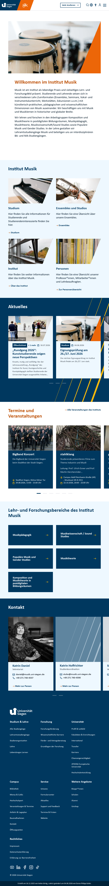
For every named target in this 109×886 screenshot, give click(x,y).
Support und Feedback (50, 806)
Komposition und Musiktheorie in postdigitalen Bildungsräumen (22, 582)
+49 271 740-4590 (72, 678)
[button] (95, 5)
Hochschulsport (16, 801)
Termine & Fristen (48, 812)
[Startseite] (21, 712)
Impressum (14, 846)
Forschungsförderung (50, 729)
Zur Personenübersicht (70, 289)
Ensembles (64, 225)
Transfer (75, 747)
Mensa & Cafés (16, 795)
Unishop (75, 806)
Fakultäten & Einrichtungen (83, 735)
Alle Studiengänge (17, 729)
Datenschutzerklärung (19, 852)
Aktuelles (45, 801)
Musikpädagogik (22, 535)
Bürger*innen (77, 789)
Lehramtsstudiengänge (20, 735)
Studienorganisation (18, 741)
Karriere (75, 752)
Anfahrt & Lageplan (18, 812)
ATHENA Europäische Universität (81, 765)
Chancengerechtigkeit (81, 758)
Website (44, 818)
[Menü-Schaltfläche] (100, 5)
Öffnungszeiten (16, 830)
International (77, 741)
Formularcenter (47, 795)
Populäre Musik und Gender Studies (24, 558)
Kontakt (13, 824)
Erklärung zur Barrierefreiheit (23, 858)
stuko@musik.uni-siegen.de (77, 674)
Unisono (44, 789)
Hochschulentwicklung (81, 773)
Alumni (75, 801)
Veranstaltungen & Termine (22, 806)
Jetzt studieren (68, 5)
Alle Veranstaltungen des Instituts (84, 410)
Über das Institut (19, 286)
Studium (15, 232)
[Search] (87, 5)
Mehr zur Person (23, 686)
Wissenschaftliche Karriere (52, 735)
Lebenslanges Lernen (19, 752)
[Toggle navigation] (104, 5)
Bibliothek (14, 789)
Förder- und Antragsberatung (53, 741)
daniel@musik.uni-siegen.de (30, 674)
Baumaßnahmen (17, 818)
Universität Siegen (25, 875)
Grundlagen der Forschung (52, 747)
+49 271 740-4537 (24, 678)
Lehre (12, 747)
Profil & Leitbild (78, 729)
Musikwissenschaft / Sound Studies (76, 535)
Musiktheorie (68, 558)
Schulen (75, 795)
